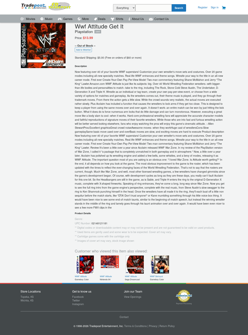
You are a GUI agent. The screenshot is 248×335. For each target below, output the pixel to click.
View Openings (132, 297)
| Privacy (152, 326)
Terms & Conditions (135, 326)
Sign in (215, 7)
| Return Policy (166, 326)
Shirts (119, 19)
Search (179, 8)
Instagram (78, 304)
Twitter (76, 300)
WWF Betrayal (156, 276)
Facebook (78, 297)
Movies (30, 19)
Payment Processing (184, 304)
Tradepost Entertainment (46, 7)
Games (67, 19)
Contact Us (161, 19)
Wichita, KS (27, 300)
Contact (124, 317)
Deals (102, 19)
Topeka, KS (27, 297)
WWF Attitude (81, 276)
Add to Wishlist (83, 49)
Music (48, 19)
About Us (138, 19)
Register (203, 7)
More (86, 19)
